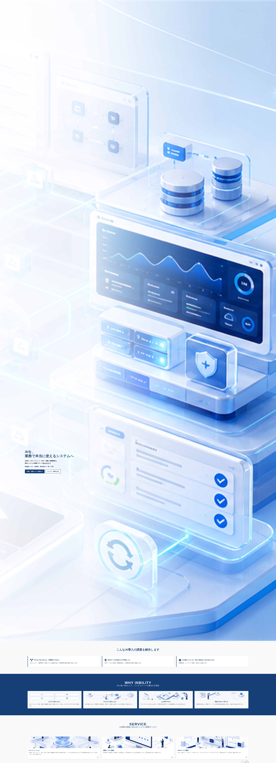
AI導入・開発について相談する (35, 471)
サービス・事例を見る (53, 471)
